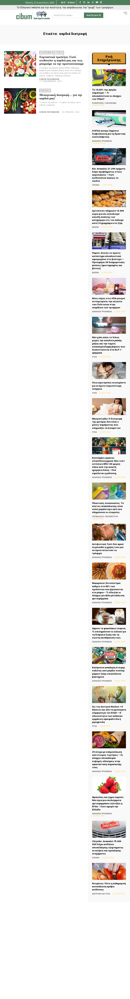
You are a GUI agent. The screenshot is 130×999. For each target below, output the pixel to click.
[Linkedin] (88, 3)
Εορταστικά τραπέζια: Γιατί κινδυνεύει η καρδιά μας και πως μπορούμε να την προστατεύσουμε (61, 60)
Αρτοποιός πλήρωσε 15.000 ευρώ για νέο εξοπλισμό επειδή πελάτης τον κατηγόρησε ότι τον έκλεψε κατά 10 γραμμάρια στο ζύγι (108, 216)
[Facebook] (80, 3)
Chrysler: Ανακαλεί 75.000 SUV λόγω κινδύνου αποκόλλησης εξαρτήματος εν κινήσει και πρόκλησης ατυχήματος (107, 847)
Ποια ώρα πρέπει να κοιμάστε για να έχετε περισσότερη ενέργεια (109, 385)
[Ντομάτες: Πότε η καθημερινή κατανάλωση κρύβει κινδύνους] (109, 871)
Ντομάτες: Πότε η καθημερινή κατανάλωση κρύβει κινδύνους (109, 886)
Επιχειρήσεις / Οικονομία (104, 103)
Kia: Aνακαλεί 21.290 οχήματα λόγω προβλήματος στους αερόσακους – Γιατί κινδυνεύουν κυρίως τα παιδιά (108, 174)
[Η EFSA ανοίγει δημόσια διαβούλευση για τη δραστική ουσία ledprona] (109, 118)
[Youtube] (97, 3)
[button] (120, 15)
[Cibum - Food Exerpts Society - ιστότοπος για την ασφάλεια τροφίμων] (33, 15)
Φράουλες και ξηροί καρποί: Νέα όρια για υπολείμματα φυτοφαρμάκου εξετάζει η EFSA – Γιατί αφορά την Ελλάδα (108, 803)
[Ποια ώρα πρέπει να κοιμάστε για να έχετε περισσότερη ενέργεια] (109, 370)
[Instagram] (84, 3)
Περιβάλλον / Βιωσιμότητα (105, 516)
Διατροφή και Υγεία (51, 52)
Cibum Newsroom (49, 79)
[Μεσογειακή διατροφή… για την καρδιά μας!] (20, 101)
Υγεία (94, 357)
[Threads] (101, 3)
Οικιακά (45, 90)
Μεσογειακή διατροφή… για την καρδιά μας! (60, 96)
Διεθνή (95, 227)
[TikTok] (93, 3)
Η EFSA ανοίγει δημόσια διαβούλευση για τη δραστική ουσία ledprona (108, 133)
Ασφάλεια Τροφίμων (102, 141)
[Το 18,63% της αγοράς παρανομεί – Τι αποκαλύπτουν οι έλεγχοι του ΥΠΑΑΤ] (109, 77)
